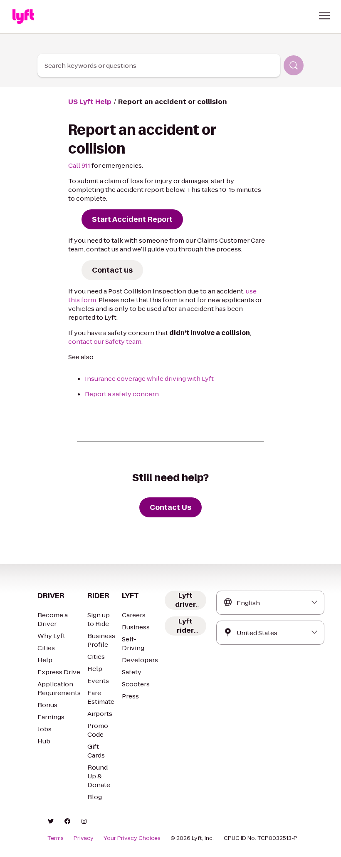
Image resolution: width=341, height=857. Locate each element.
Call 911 (79, 165)
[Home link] (23, 16)
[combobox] (159, 65)
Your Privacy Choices (132, 838)
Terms (55, 838)
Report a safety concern (122, 394)
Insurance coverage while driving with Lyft (149, 378)
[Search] (294, 65)
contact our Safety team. (105, 341)
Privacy (84, 838)
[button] (324, 15)
